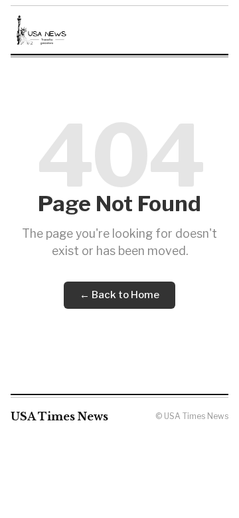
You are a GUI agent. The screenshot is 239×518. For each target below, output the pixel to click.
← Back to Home (119, 295)
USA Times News (59, 416)
